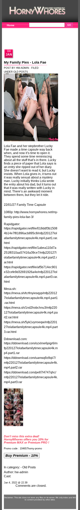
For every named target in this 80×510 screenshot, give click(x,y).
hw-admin (21, 472)
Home (10, 25)
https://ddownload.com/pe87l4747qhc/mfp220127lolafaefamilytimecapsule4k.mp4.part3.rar (31, 377)
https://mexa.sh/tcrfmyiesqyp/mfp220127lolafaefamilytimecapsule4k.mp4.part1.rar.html (31, 297)
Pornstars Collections (57, 30)
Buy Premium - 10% (21, 455)
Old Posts (20, 71)
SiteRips (12, 36)
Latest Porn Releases (42, 36)
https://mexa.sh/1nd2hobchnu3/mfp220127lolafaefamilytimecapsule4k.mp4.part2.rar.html (31, 312)
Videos (28, 30)
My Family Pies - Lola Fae (25, 62)
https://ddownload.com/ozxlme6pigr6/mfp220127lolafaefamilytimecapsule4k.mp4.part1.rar (31, 348)
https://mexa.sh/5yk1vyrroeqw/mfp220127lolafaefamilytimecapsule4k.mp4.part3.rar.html (31, 326)
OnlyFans (13, 42)
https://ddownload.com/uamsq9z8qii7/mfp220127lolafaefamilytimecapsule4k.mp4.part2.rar (31, 362)
